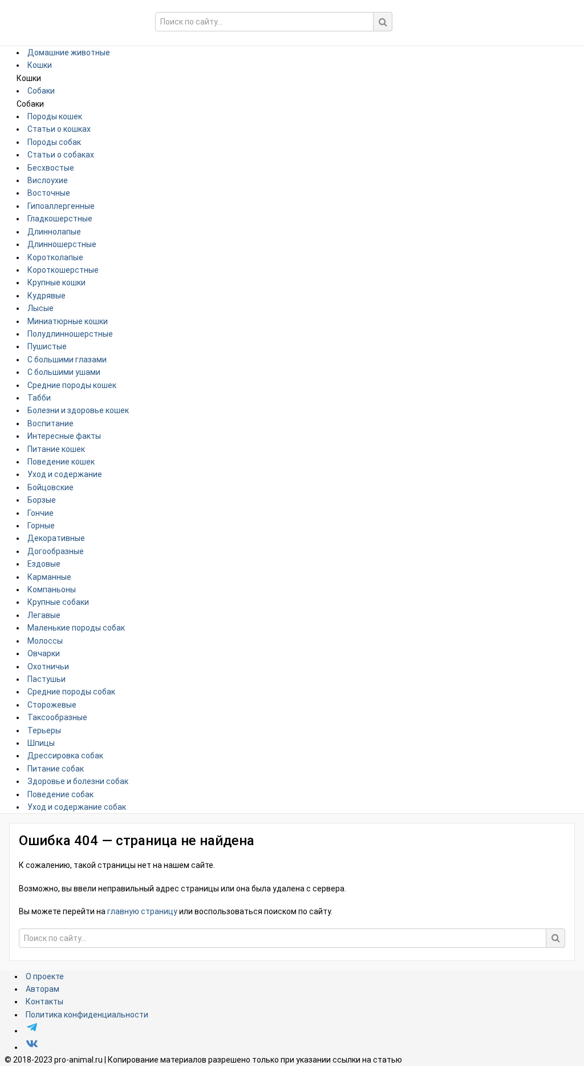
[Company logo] (70, 15)
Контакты (44, 1001)
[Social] (32, 1030)
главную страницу (142, 911)
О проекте (45, 976)
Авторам (42, 989)
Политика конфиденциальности (87, 1014)
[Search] (382, 21)
